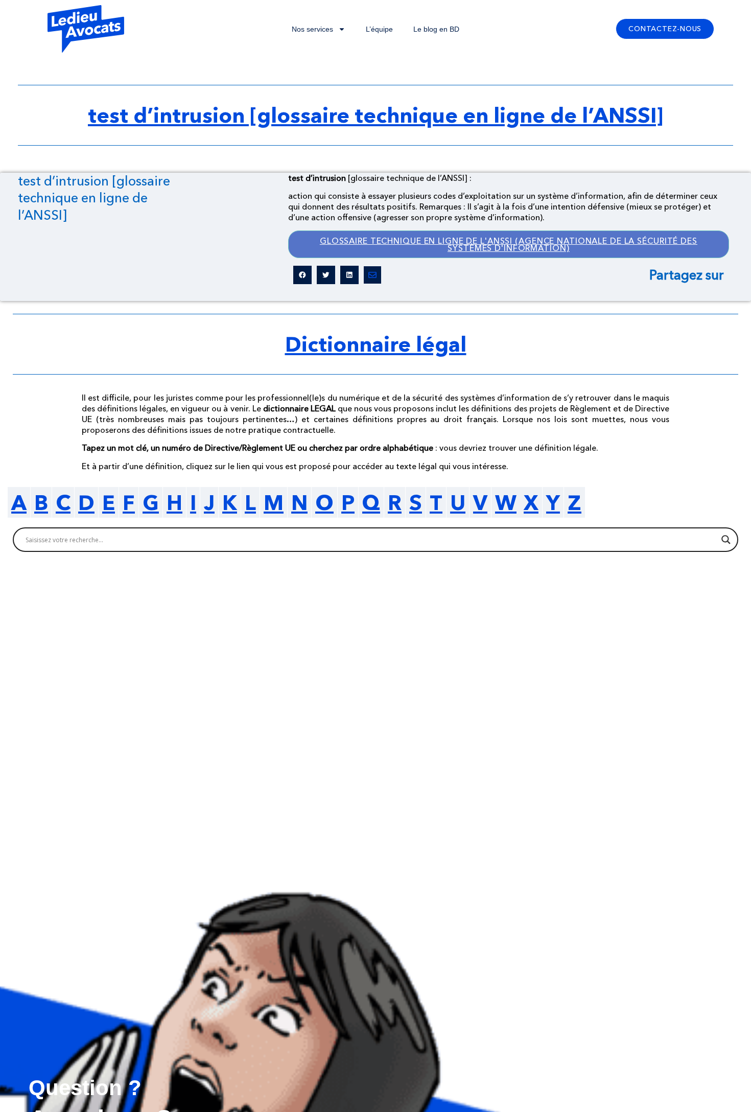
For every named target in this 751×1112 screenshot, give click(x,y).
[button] (302, 275)
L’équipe (379, 29)
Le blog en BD (436, 29)
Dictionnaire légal (375, 344)
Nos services (312, 29)
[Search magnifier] (726, 539)
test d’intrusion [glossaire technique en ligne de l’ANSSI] (375, 115)
